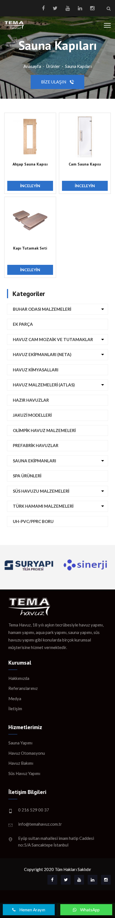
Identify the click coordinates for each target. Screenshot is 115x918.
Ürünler (53, 66)
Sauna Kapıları (78, 66)
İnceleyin (30, 185)
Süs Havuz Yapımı (24, 773)
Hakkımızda (18, 678)
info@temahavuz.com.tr (40, 823)
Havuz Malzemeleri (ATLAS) (44, 384)
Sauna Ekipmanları (34, 460)
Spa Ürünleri (27, 475)
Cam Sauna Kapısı (85, 164)
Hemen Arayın (31, 909)
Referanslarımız (23, 688)
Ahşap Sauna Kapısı (30, 164)
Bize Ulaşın (54, 81)
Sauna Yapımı (20, 742)
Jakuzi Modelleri (32, 415)
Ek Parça (23, 324)
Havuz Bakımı (20, 763)
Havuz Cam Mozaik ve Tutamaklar (53, 339)
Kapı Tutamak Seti (30, 248)
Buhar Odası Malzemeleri (42, 309)
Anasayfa (32, 66)
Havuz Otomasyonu (26, 753)
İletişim (15, 708)
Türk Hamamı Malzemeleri (43, 506)
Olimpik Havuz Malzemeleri (44, 430)
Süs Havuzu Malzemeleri (41, 490)
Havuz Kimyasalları (35, 369)
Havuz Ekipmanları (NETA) (42, 354)
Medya (14, 698)
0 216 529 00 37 (33, 809)
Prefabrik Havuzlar (35, 445)
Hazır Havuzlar (31, 400)
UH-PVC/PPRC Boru (33, 521)
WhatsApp (89, 909)
